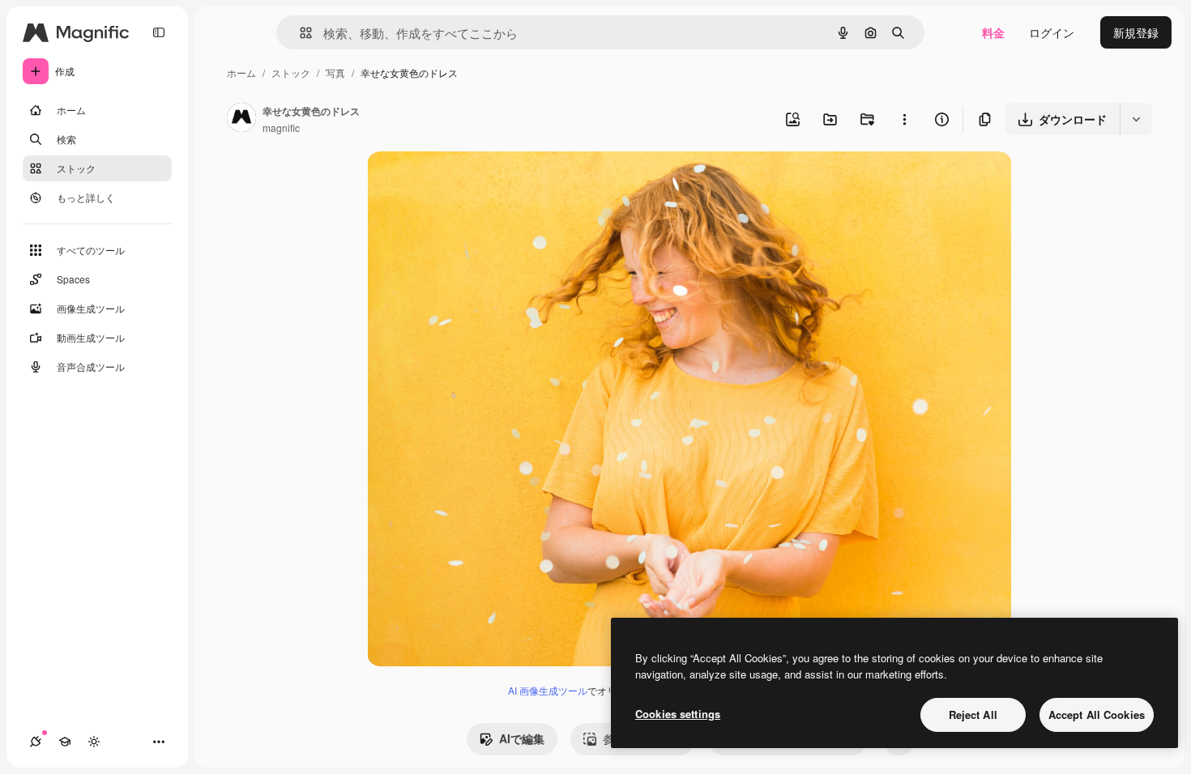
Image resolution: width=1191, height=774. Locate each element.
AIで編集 (521, 738)
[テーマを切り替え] (94, 742)
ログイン (1051, 32)
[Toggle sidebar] (159, 32)
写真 (335, 72)
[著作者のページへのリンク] (241, 119)
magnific (281, 127)
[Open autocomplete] (299, 33)
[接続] (36, 742)
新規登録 (1136, 32)
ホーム (241, 72)
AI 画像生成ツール (547, 690)
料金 (993, 32)
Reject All (973, 714)
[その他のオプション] (904, 119)
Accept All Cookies (1096, 714)
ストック (290, 72)
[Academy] (65, 742)
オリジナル (478, 182)
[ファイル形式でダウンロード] (1136, 119)
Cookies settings (677, 713)
